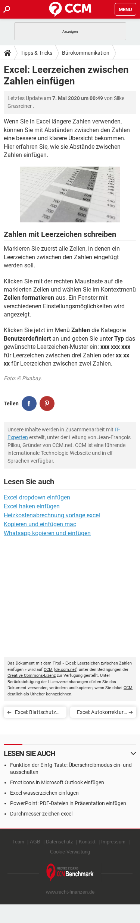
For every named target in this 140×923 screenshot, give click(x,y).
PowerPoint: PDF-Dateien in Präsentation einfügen (68, 803)
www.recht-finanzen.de (70, 892)
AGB (35, 842)
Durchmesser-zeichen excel (41, 814)
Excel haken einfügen (32, 506)
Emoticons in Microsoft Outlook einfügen (57, 782)
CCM (48, 669)
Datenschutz (59, 842)
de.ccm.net (65, 669)
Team (18, 842)
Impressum (113, 842)
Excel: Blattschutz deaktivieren (35, 713)
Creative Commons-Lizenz (31, 675)
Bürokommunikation (85, 53)
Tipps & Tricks (36, 53)
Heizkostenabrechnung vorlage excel (52, 515)
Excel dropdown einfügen (37, 497)
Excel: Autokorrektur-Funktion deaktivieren (100, 713)
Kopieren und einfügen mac (40, 524)
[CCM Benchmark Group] (70, 872)
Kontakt (87, 842)
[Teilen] (29, 403)
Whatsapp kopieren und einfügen (47, 533)
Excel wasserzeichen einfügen (44, 793)
